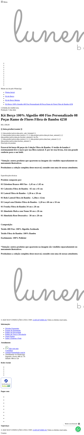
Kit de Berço (9, 96)
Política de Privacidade (13, 332)
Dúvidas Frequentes (12, 328)
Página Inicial (10, 92)
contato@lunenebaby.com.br (15, 352)
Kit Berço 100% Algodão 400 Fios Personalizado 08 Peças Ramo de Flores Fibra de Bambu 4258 (39, 104)
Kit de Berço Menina (12, 100)
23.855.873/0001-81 (40, 320)
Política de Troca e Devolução (15, 334)
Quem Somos (10, 336)
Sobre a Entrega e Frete (13, 338)
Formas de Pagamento (13, 330)
